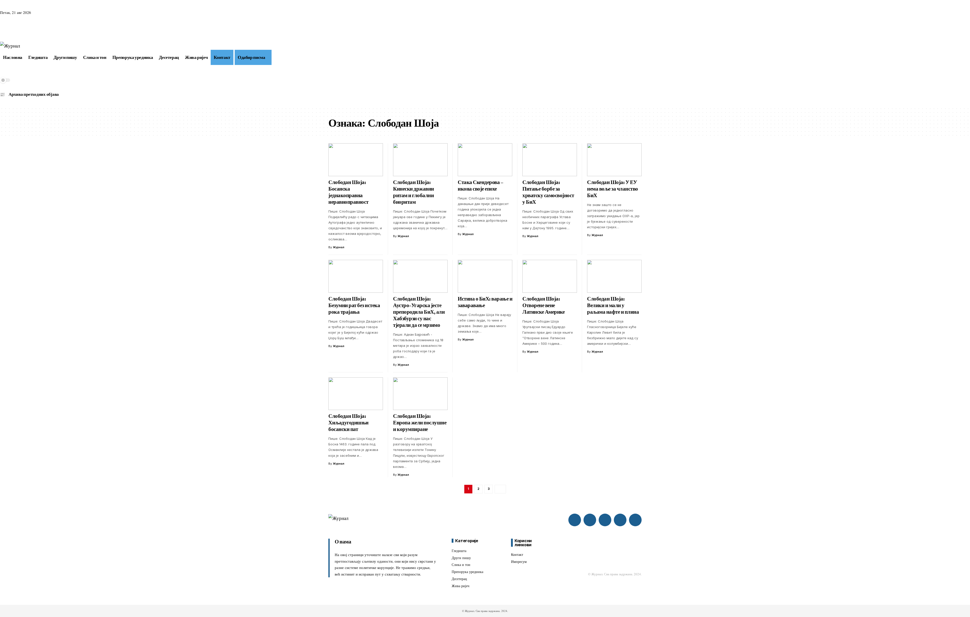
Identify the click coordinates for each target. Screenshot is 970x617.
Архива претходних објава (34, 94)
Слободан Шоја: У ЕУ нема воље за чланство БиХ (612, 188)
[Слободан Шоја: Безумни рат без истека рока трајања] (355, 276)
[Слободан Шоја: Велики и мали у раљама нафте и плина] (614, 276)
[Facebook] (3, 29)
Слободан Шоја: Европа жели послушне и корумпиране (419, 422)
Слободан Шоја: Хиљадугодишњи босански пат (348, 422)
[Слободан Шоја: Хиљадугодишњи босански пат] (355, 393)
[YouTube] (16, 29)
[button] (275, 57)
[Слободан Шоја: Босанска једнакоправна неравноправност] (355, 159)
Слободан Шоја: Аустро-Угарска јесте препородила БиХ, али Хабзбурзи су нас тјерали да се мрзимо (419, 312)
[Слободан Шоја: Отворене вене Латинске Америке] (549, 276)
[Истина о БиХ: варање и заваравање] (485, 276)
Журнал (338, 247)
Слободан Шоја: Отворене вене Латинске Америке (543, 305)
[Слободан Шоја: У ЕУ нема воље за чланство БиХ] (614, 159)
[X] (9, 29)
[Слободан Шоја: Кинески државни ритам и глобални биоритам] (420, 159)
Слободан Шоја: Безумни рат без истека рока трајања (354, 305)
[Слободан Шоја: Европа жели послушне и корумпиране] (420, 393)
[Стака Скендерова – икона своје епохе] (485, 159)
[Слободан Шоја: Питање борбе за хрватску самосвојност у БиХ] (549, 159)
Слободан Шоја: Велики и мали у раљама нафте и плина (613, 305)
